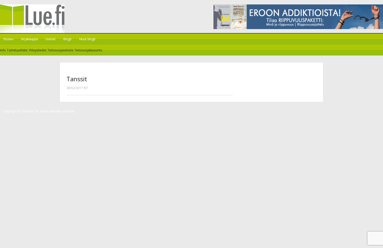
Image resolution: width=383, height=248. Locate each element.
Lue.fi (37, 18)
